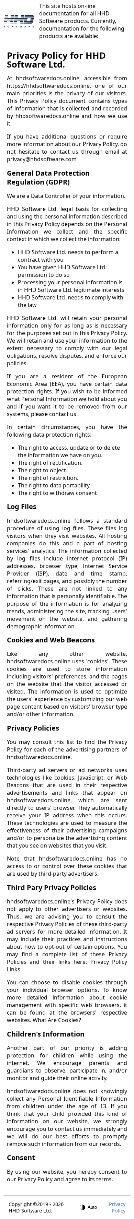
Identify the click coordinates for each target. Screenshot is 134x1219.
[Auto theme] (89, 1207)
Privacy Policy (117, 1207)
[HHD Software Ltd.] (18, 21)
